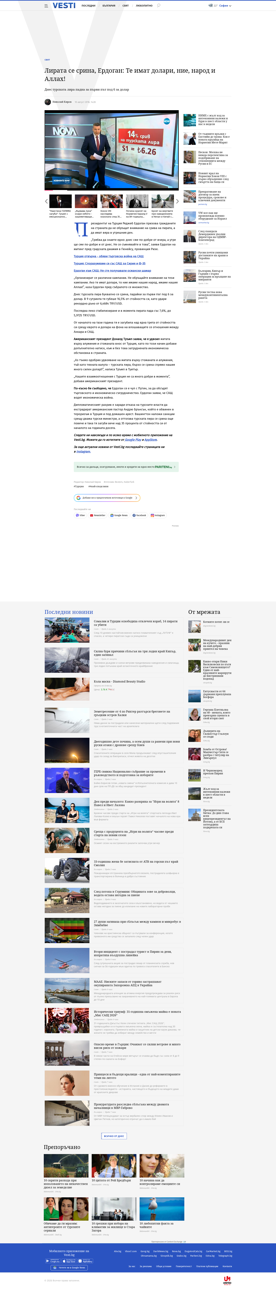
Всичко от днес (114, 1136)
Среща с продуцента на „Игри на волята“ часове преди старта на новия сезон (134, 833)
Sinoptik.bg (167, 1255)
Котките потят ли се (216, 622)
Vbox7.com (131, 1251)
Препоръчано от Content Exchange (166, 1242)
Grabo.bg (181, 1255)
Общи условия (163, 1266)
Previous (46, 208)
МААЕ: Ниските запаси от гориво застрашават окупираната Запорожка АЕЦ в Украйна (127, 983)
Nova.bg (176, 1251)
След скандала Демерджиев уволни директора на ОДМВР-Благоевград (212, 235)
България (109, 5)
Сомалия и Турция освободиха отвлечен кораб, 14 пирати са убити (135, 623)
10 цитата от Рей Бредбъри (111, 1180)
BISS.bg (228, 1251)
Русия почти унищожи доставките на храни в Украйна (213, 255)
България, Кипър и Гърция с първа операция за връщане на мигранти (214, 275)
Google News (121, 515)
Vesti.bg (64, 5)
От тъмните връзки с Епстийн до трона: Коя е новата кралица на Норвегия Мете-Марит (214, 138)
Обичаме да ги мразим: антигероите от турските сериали (62, 1227)
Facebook (141, 515)
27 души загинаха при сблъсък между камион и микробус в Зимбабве (137, 923)
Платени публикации (207, 1266)
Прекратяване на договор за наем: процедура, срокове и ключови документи (212, 196)
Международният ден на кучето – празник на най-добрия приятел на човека (217, 644)
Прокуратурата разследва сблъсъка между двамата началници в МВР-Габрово (131, 1106)
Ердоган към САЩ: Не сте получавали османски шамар (112, 270)
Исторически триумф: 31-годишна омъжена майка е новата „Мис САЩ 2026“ (137, 1013)
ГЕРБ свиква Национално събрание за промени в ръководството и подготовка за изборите (129, 773)
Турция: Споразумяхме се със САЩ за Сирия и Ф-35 (110, 263)
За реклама (146, 1266)
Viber (82, 515)
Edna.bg (210, 1255)
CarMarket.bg (213, 1251)
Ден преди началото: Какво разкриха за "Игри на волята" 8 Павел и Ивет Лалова (136, 803)
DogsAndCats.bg (193, 1251)
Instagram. (83, 451)
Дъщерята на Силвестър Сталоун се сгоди (216, 733)
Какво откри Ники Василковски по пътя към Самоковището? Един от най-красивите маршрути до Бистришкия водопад (217, 670)
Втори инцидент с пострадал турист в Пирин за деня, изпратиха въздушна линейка (133, 953)
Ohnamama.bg (149, 1255)
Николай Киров (62, 101)
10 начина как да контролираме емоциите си (160, 1182)
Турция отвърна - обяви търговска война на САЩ (109, 256)
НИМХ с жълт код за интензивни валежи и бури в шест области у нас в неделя (213, 120)
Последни (88, 5)
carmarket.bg (203, 222)
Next (177, 208)
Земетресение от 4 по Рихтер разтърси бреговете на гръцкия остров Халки (132, 713)
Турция (79, 486)
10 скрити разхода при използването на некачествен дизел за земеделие (66, 1183)
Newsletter (99, 515)
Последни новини (69, 612)
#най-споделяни (99, 486)
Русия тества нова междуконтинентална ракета (213, 295)
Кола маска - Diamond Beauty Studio (119, 681)
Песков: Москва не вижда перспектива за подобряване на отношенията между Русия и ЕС (213, 157)
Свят (126, 5)
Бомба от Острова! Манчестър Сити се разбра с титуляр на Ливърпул (216, 753)
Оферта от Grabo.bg (103, 685)
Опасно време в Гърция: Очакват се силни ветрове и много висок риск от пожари (137, 1046)
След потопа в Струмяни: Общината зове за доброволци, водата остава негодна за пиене (135, 893)
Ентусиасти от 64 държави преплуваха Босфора (217, 694)
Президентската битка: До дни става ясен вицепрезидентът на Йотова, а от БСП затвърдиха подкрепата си (217, 818)
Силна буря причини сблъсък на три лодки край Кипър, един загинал (135, 653)
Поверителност (184, 1266)
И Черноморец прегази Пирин (213, 772)
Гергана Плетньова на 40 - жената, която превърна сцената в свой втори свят (216, 714)
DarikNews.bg (160, 1251)
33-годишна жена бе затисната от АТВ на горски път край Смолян (136, 863)
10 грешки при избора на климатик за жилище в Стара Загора (113, 1227)
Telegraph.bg (225, 1255)
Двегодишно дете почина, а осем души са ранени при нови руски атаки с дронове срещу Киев (137, 743)
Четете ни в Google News (72, 1267)
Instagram (160, 515)
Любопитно (144, 5)
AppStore (150, 440)
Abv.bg (117, 1251)
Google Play (133, 440)
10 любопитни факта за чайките (156, 1225)
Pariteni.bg (196, 1255)
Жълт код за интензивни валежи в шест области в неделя (216, 793)
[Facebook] (232, 1270)
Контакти (227, 1266)
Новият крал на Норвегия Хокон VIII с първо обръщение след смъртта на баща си (213, 178)
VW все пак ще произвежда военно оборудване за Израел (212, 215)
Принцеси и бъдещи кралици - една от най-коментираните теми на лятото (137, 1076)
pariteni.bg (202, 204)
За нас (132, 1266)
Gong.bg (145, 1251)
